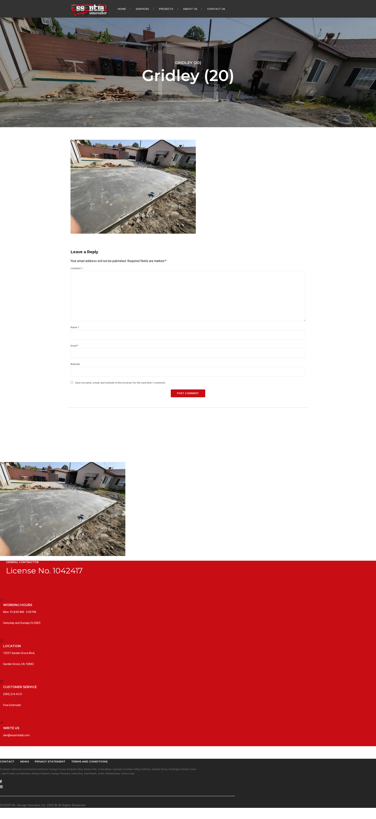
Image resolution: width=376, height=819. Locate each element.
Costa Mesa (104, 769)
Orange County (57, 769)
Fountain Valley (131, 769)
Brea (80, 769)
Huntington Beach (179, 769)
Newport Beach (40, 773)
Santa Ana (77, 773)
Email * (74, 345)
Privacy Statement (50, 761)
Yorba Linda (127, 773)
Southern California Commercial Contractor (24, 769)
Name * (74, 327)
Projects (166, 8)
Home (122, 8)
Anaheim (72, 769)
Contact (7, 761)
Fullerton (146, 769)
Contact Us (216, 8)
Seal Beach (90, 773)
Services (142, 8)
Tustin (101, 773)
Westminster (113, 773)
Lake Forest (7, 773)
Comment (76, 268)
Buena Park (90, 769)
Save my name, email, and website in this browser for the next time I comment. (120, 382)
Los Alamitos (23, 773)
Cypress (117, 769)
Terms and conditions (89, 761)
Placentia (65, 773)
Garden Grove (159, 769)
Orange (55, 773)
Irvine (193, 769)
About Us (190, 8)
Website (75, 364)
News (24, 761)
